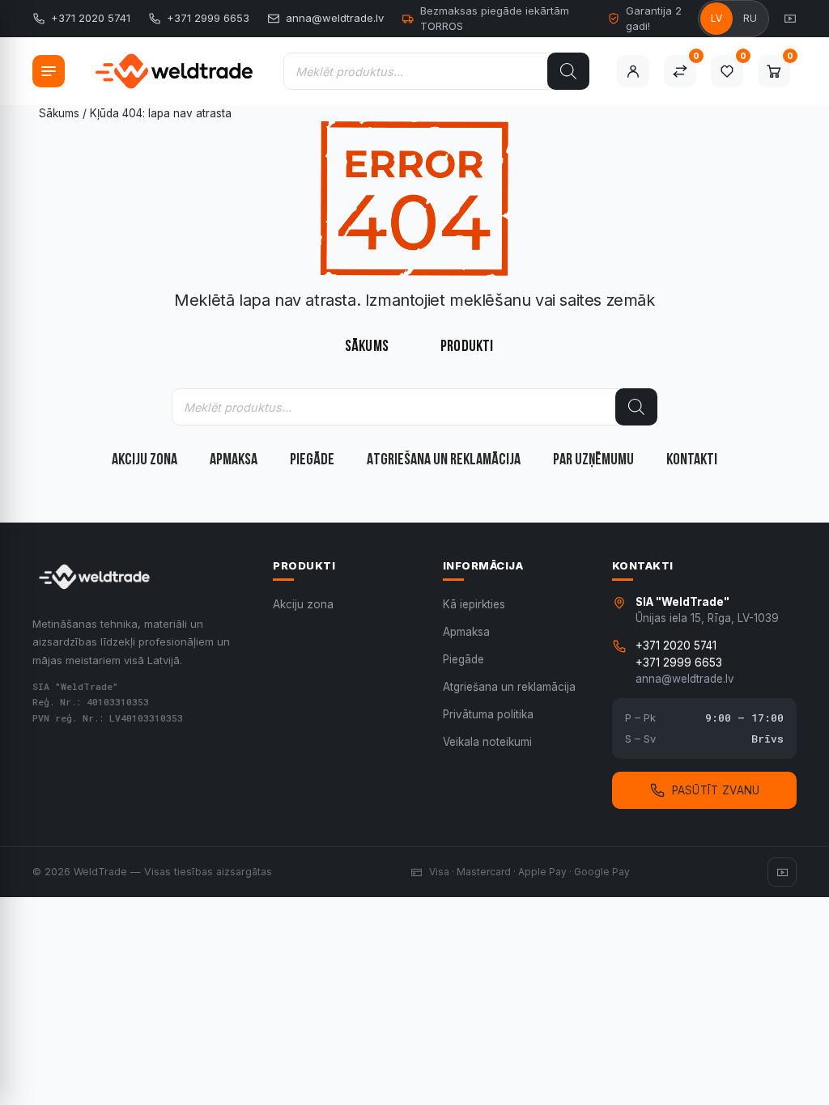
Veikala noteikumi (487, 741)
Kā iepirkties (474, 604)
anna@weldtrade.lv (335, 17)
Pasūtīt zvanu (716, 790)
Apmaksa (233, 460)
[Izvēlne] (48, 71)
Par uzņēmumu (593, 460)
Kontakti (691, 460)
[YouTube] (790, 18)
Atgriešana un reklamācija (444, 460)
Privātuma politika (488, 714)
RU (750, 18)
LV (717, 18)
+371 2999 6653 (208, 17)
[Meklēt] (568, 71)
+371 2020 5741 (90, 17)
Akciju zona (144, 460)
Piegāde (312, 460)
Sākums (59, 113)
